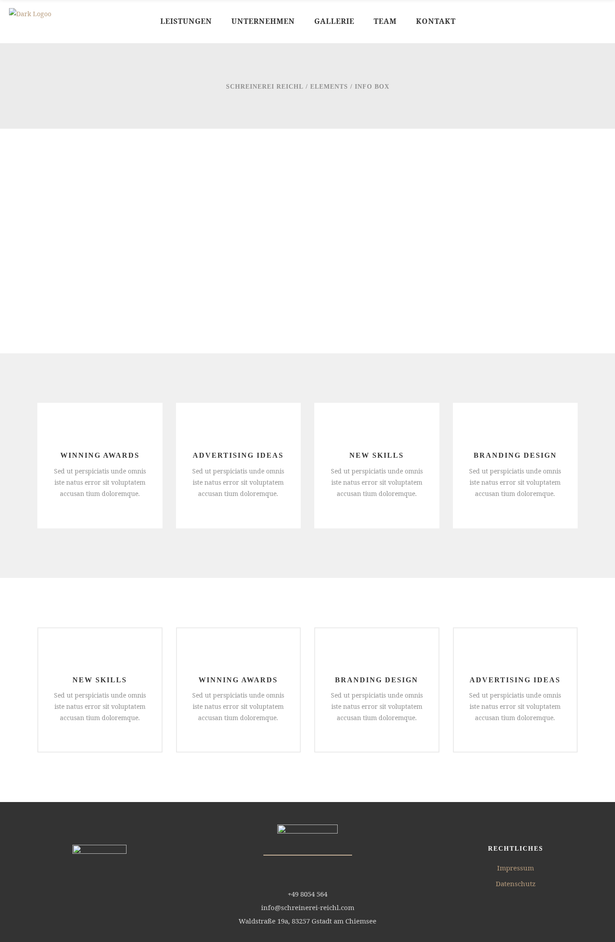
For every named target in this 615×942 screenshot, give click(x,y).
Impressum (515, 867)
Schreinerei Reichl (264, 86)
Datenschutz (516, 883)
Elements (329, 86)
